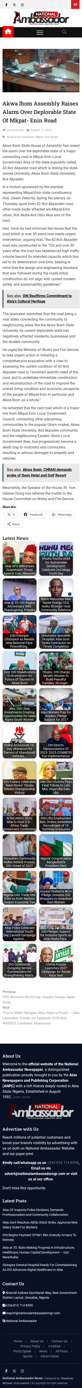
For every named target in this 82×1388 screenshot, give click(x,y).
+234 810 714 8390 (63, 1163)
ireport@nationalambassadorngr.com (33, 1313)
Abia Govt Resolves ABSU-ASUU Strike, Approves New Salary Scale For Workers (40, 1225)
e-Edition (54, 1346)
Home (18, 1341)
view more (21, 1097)
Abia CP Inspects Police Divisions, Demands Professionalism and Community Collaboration (35, 1212)
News (43, 1351)
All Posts (62, 1351)
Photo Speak (22, 1351)
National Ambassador (21, 1321)
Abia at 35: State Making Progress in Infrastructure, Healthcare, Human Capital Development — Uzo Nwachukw (39, 1252)
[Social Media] (75, 4)
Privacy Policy (30, 1346)
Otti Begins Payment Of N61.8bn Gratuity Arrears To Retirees (39, 1237)
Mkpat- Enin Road (47, 137)
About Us (37, 1341)
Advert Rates (50, 1356)
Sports (27, 1356)
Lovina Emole (14, 130)
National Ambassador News (23, 1378)
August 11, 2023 (41, 130)
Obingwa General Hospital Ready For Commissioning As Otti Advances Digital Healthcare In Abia (40, 1267)
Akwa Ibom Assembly (20, 137)
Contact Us (59, 1341)
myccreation (21, 1383)
